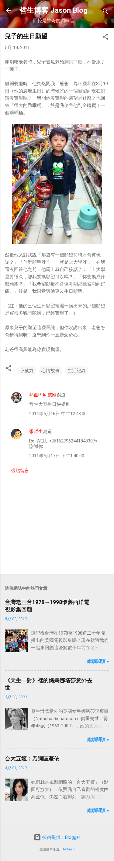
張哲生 (36, 431)
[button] (105, 37)
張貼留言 (20, 470)
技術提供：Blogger (60, 837)
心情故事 (50, 370)
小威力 (26, 370)
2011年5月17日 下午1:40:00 (56, 456)
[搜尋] (105, 12)
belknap (68, 849)
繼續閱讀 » (98, 661)
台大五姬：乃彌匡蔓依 (32, 758)
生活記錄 (76, 370)
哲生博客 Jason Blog (53, 10)
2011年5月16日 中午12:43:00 (58, 413)
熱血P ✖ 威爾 (43, 395)
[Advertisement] (57, 522)
